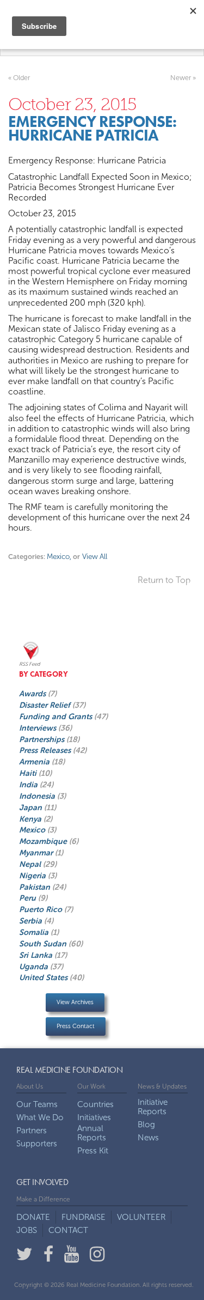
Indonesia (38, 796)
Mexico (59, 556)
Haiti (29, 773)
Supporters (36, 1144)
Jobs (26, 1230)
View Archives (75, 1002)
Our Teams (37, 1104)
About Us (29, 1086)
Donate (33, 1217)
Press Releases (46, 750)
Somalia (35, 932)
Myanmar (37, 853)
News (148, 1138)
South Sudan (44, 944)
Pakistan (35, 887)
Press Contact (76, 1026)
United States (44, 977)
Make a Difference (43, 1199)
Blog (146, 1124)
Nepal (31, 864)
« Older (19, 78)
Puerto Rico (41, 909)
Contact (68, 1230)
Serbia (31, 921)
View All (94, 556)
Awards (33, 693)
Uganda (34, 966)
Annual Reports (91, 1133)
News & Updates (162, 1086)
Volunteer (141, 1217)
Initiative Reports (153, 1107)
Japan (31, 807)
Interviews (38, 728)
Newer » (183, 78)
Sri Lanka (36, 955)
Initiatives (94, 1117)
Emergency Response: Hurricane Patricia (92, 129)
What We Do (40, 1117)
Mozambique (44, 841)
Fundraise (83, 1217)
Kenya (31, 819)
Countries (95, 1104)
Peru (28, 898)
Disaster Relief (45, 705)
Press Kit (92, 1151)
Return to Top (164, 580)
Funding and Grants (56, 716)
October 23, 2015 (72, 104)
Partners (31, 1130)
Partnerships (42, 739)
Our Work (91, 1086)
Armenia (35, 762)
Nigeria (33, 875)
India (29, 784)
